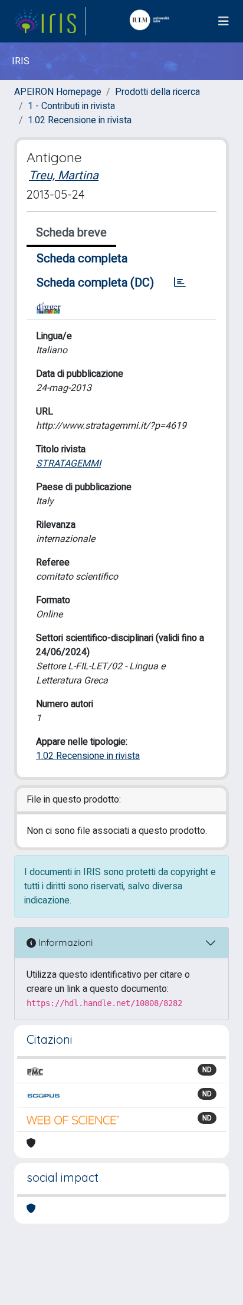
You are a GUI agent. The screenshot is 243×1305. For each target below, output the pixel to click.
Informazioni (64, 942)
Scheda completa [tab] (82, 258)
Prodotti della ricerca (157, 92)
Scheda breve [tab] (71, 232)
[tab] (180, 283)
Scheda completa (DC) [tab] (95, 282)
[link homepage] (50, 21)
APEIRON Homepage (57, 92)
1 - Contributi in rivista (71, 106)
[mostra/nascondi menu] (223, 21)
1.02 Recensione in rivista (80, 120)
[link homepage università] (152, 21)
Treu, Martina (63, 175)
